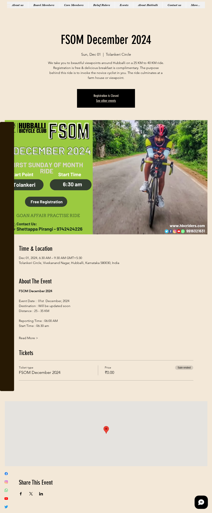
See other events (106, 101)
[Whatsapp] (6, 490)
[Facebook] (6, 474)
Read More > (28, 338)
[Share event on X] (31, 493)
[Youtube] (6, 498)
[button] (7, 6)
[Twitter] (6, 507)
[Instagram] (6, 482)
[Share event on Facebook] (21, 493)
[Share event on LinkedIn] (41, 493)
